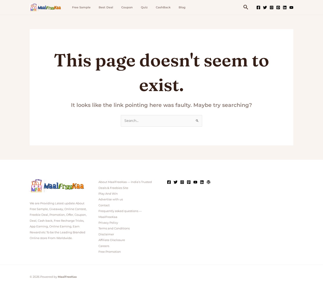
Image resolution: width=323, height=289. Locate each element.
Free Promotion (109, 251)
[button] (246, 7)
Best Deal (106, 7)
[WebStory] (208, 182)
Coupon (127, 7)
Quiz (144, 7)
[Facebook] (258, 7)
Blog (182, 7)
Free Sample (81, 7)
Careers (103, 246)
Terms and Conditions (114, 228)
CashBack (163, 7)
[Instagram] (272, 7)
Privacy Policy (108, 222)
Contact (104, 205)
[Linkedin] (285, 7)
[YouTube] (291, 7)
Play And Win (108, 193)
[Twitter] (265, 7)
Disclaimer (106, 234)
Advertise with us (110, 199)
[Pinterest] (278, 7)
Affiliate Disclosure (111, 240)
